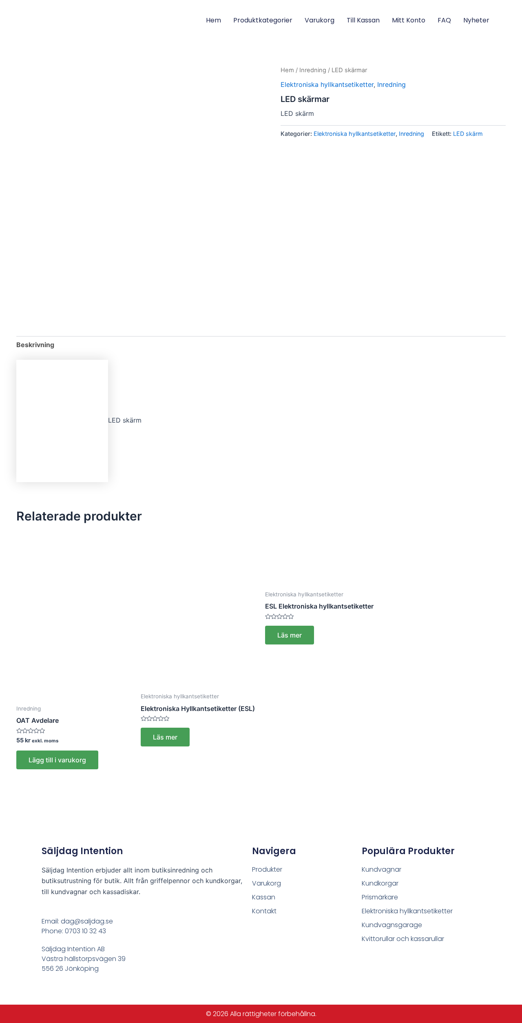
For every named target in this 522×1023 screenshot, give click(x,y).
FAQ (444, 20)
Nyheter (476, 20)
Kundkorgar (380, 883)
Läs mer (165, 737)
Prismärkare (380, 897)
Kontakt (264, 911)
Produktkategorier (262, 20)
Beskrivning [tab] (35, 345)
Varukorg (319, 20)
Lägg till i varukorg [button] (57, 760)
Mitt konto (408, 20)
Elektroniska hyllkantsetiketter (327, 84)
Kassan (263, 897)
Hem (213, 20)
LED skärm (468, 133)
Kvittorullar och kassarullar (403, 938)
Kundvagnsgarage (392, 925)
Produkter (267, 869)
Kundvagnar (381, 869)
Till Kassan (363, 20)
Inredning (312, 70)
